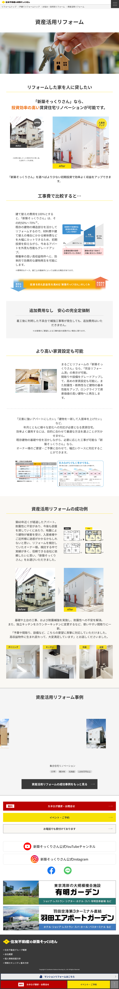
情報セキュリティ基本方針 (16, 962)
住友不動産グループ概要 (15, 949)
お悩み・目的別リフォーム (53, 6)
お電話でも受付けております (59, 829)
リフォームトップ (9, 6)
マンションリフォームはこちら (59, 976)
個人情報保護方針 (12, 958)
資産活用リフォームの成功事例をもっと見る (59, 784)
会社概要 (8, 954)
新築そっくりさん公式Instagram (64, 859)
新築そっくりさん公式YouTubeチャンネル (64, 846)
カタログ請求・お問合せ (41, 806)
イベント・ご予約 (59, 817)
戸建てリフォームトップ (29, 6)
